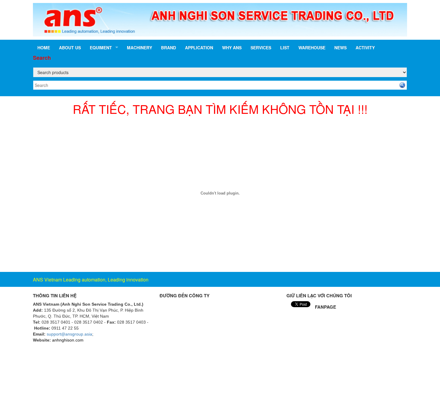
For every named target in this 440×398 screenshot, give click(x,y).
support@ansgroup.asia (69, 334)
